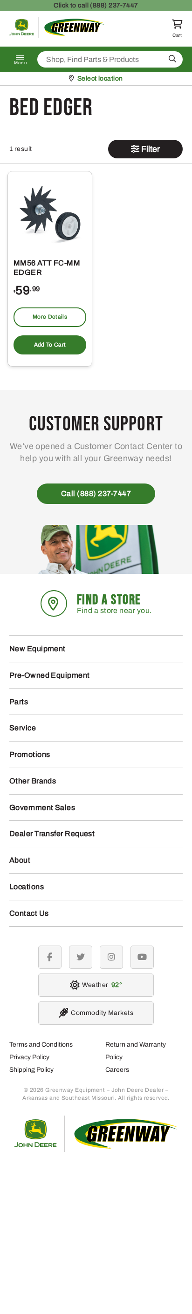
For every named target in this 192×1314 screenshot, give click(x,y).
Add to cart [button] (50, 344)
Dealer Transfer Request (52, 833)
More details (50, 316)
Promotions (29, 754)
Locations (26, 887)
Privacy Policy (29, 1057)
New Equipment (37, 649)
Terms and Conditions (41, 1044)
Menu (20, 63)
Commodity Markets (102, 1012)
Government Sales (42, 807)
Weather (100, 984)
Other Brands (32, 781)
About (19, 860)
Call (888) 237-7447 (96, 493)
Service (22, 728)
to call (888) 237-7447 (96, 5)
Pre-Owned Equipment (49, 675)
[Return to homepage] (57, 36)
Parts (18, 702)
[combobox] (110, 59)
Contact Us (29, 913)
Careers (117, 1069)
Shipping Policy (31, 1069)
